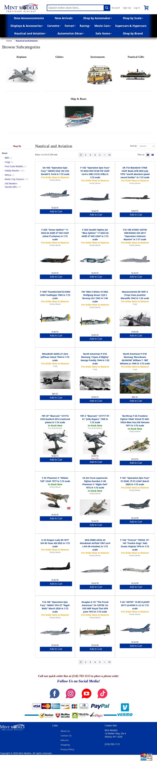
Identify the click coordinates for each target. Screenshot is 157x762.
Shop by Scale (132, 18)
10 (109, 154)
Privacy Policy (67, 749)
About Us (65, 731)
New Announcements (29, 18)
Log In (137, 7)
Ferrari (69, 26)
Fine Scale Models (14, 166)
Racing (84, 26)
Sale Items (103, 33)
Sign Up (127, 7)
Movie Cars (102, 26)
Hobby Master (12, 170)
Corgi (7, 162)
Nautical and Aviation (29, 33)
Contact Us (66, 735)
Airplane (21, 56)
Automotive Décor (70, 33)
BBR (7, 157)
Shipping (65, 744)
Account (116, 7)
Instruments (97, 56)
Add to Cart (56, 211)
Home (9, 40)
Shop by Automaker (96, 18)
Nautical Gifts (136, 56)
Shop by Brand (133, 33)
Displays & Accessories (26, 26)
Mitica (8, 174)
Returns (65, 740)
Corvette (53, 26)
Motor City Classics (14, 179)
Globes (59, 56)
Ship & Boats (78, 98)
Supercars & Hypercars (130, 26)
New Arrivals (64, 18)
